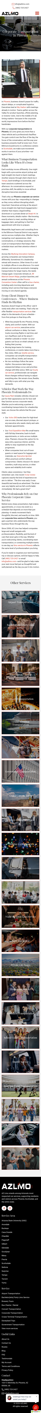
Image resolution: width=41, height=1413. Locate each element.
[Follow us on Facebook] (4, 1208)
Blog (3, 1351)
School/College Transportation (20, 1037)
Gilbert (4, 1244)
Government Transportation (20, 771)
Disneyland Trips (20, 747)
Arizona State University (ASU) (14, 1220)
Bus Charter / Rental (20, 674)
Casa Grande (7, 1232)
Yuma (4, 1283)
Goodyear (6, 1252)
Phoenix (7, 101)
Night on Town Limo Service (20, 916)
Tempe (4, 181)
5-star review (30, 475)
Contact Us (6, 1343)
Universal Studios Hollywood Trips (20, 1110)
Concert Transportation (20, 699)
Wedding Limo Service (21, 1134)
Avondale (5, 1224)
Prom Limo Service (20, 989)
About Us (5, 1339)
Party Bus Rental (20, 940)
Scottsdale (7, 148)
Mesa (4, 1255)
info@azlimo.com (22, 4)
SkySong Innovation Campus (23, 254)
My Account (6, 1362)
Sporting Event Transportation (20, 1086)
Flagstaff (5, 1240)
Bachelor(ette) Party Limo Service (20, 626)
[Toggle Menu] (37, 13)
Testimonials (7, 1358)
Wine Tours (20, 1158)
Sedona (5, 1267)
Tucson (5, 1279)
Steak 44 (32, 214)
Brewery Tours (20, 650)
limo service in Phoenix (23, 545)
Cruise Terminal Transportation (20, 723)
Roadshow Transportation (20, 1013)
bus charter (34, 282)
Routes (4, 1347)
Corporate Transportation (12, 1313)
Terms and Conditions (11, 1366)
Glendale (5, 1248)
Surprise (5, 1271)
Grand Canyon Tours (20, 795)
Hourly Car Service (20, 868)
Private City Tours (20, 965)
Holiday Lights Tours (20, 844)
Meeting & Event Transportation (20, 892)
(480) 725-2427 (22, 8)
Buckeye (5, 1228)
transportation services (22, 311)
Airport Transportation (20, 602)
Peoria (4, 1259)
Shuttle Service (21, 1061)
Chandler (5, 1236)
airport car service (12, 327)
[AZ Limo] (10, 13)
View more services (10, 1328)
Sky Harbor (21, 107)
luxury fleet (9, 396)
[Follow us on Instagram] (9, 1208)
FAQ (3, 1355)
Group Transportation (20, 819)
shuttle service (28, 353)
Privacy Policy (7, 1370)
